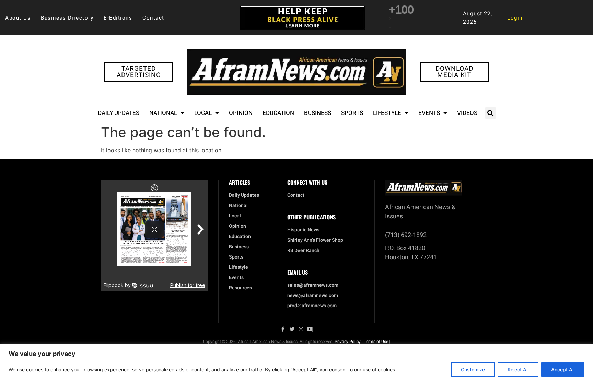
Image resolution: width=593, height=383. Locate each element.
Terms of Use (376, 341)
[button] (490, 113)
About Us (18, 18)
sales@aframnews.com (312, 285)
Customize (473, 369)
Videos (467, 113)
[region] (296, 363)
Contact (153, 18)
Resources (240, 288)
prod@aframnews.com (312, 305)
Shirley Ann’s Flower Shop (315, 240)
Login (515, 18)
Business (317, 113)
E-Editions (118, 18)
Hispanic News (303, 230)
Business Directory (67, 18)
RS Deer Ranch (303, 250)
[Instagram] (301, 329)
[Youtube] (309, 329)
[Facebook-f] (283, 329)
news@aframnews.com (312, 295)
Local (203, 113)
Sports (352, 113)
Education (278, 113)
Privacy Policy (348, 341)
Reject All (518, 369)
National (163, 113)
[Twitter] (292, 329)
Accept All (562, 369)
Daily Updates (118, 113)
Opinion (241, 113)
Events (429, 113)
